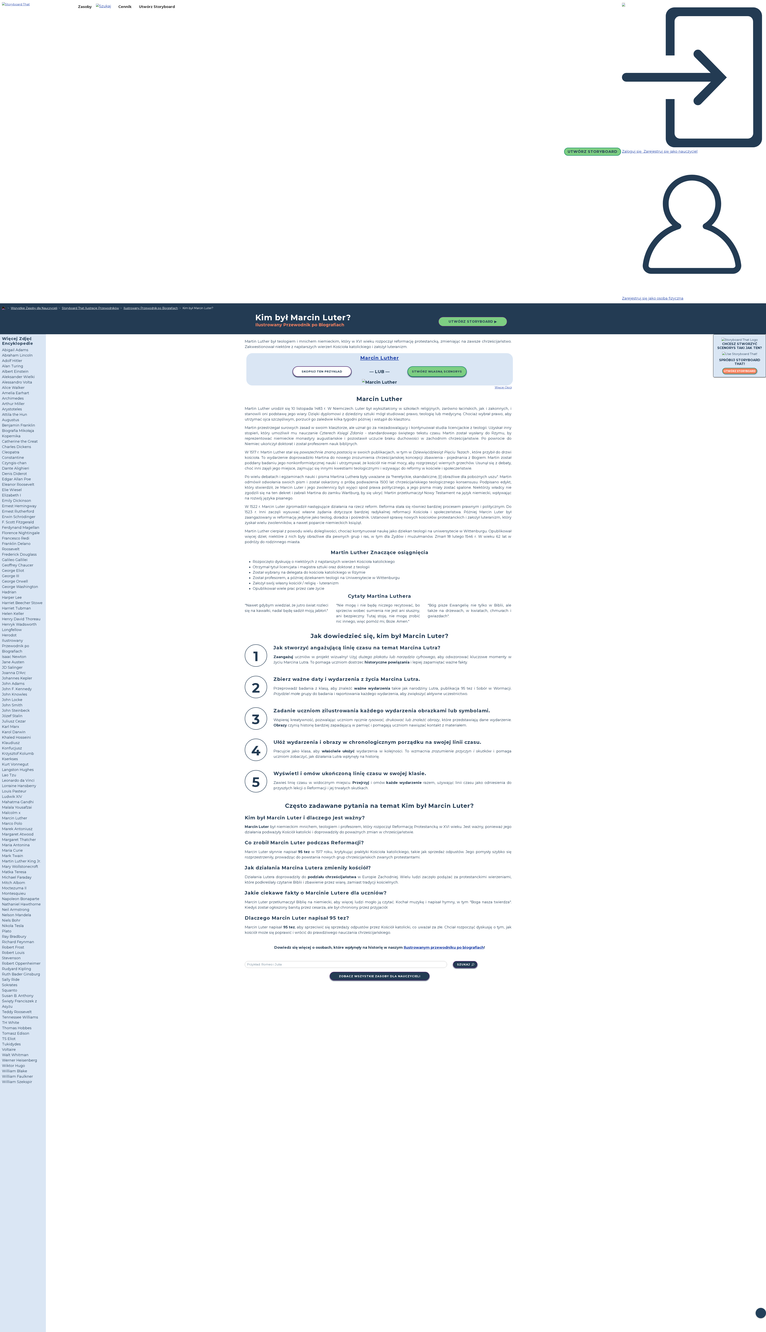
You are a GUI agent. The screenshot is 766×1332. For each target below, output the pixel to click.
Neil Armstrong (15, 909)
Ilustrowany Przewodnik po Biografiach (150, 308)
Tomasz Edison (15, 1033)
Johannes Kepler (17, 678)
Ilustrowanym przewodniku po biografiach (444, 947)
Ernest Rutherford (18, 511)
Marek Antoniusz (17, 829)
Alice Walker (13, 387)
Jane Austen (13, 662)
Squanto (9, 990)
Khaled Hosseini (16, 737)
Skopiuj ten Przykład (322, 371)
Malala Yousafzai (17, 807)
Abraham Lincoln (17, 355)
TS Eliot (9, 1039)
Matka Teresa (14, 872)
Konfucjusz (12, 748)
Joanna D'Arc (14, 673)
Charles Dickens (16, 447)
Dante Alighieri (15, 468)
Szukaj (463, 964)
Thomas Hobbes (17, 1028)
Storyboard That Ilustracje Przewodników (90, 308)
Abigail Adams (15, 350)
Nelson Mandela (16, 915)
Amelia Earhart (15, 393)
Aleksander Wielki (18, 377)
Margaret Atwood (18, 834)
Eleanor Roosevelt (18, 484)
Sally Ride (11, 979)
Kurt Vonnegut (15, 764)
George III (10, 576)
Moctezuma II (14, 888)
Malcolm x (11, 813)
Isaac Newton (14, 657)
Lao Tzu (9, 775)
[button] (105, 7)
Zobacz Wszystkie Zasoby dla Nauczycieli (379, 976)
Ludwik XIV (12, 796)
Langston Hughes (18, 770)
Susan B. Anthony (18, 996)
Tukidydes (11, 1044)
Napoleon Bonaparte (20, 899)
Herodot (9, 635)
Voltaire (9, 1049)
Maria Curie (12, 850)
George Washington (20, 587)
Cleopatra (10, 452)
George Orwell (15, 581)
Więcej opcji (503, 387)
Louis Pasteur (14, 791)
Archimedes (13, 398)
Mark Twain (12, 856)
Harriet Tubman (16, 608)
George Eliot (13, 570)
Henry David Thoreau (21, 619)
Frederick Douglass (19, 554)
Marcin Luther (14, 818)
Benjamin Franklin (18, 425)
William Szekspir (17, 1082)
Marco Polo (12, 823)
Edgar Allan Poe (16, 479)
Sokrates (9, 985)
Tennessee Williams (20, 1017)
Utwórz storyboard (739, 371)
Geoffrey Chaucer (17, 565)
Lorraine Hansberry (19, 786)
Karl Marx (10, 726)
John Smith (12, 705)
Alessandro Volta (17, 382)
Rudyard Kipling (16, 969)
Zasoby (85, 7)
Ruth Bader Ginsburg (21, 974)
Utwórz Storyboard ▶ (473, 321)
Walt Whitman (15, 1055)
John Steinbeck (16, 710)
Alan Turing (12, 366)
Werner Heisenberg (19, 1060)
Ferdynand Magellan (20, 527)
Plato (6, 931)
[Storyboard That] (16, 4)
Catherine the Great (20, 441)
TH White (10, 1022)
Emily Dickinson (16, 500)
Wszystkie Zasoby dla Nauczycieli (34, 308)
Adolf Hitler (12, 361)
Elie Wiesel (12, 490)
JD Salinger (12, 667)
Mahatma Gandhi (18, 802)
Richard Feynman (18, 942)
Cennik (125, 7)
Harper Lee (12, 597)
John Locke (12, 700)
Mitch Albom (13, 883)
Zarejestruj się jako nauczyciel (670, 151)
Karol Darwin (14, 732)
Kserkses (10, 759)
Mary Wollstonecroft (20, 866)
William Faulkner (17, 1076)
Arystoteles (12, 409)
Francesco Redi (15, 538)
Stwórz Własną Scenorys (437, 371)
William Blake (14, 1071)
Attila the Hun (14, 414)
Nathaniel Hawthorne (21, 904)
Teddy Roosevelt (17, 1012)
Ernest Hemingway (19, 506)
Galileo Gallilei (15, 560)
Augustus (10, 420)
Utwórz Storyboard (157, 7)
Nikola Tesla (13, 926)
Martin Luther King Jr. (21, 861)
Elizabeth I (11, 495)
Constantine (13, 457)
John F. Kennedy (17, 689)
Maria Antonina (16, 845)
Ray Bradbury (14, 936)
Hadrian (9, 592)
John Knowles (14, 694)
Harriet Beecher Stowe (22, 603)
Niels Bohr (11, 920)
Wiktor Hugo (13, 1066)
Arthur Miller (13, 404)
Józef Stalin (12, 716)
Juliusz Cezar (14, 721)
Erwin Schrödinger (18, 517)
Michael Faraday (17, 877)
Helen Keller (13, 613)
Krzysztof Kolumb (18, 753)
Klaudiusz (11, 743)
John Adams (13, 683)
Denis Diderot (14, 474)
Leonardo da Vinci (18, 780)
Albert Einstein (15, 371)
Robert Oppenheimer (21, 963)
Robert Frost (13, 947)
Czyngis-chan (14, 463)
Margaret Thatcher (19, 840)
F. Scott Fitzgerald (18, 522)
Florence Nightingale (21, 533)
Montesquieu (14, 893)
